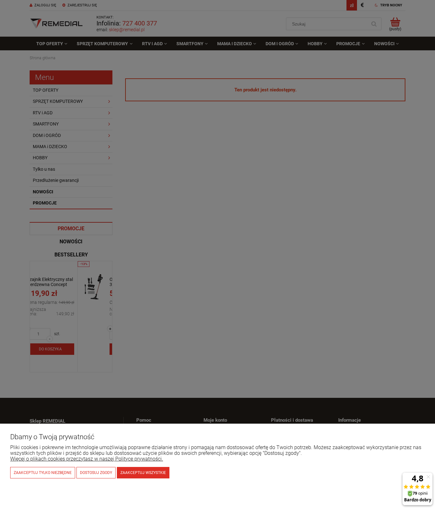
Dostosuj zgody (96, 472)
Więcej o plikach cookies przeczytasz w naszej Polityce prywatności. (86, 459)
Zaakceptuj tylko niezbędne (43, 472)
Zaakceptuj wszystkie (143, 472)
